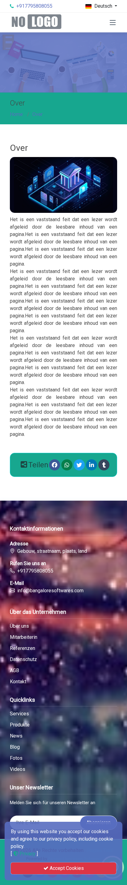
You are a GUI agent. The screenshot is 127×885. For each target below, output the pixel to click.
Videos (17, 769)
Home (16, 114)
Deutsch (103, 6)
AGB (14, 670)
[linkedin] (91, 464)
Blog (15, 747)
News (16, 736)
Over (37, 114)
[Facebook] (54, 464)
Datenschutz (23, 659)
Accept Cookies (66, 868)
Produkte (20, 724)
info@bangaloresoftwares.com (50, 590)
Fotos (16, 758)
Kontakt (18, 681)
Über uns (19, 626)
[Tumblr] (103, 464)
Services (19, 713)
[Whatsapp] (66, 464)
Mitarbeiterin (23, 637)
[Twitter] (79, 464)
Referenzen (22, 648)
